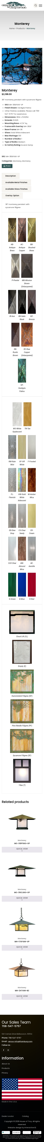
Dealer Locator (8, 1116)
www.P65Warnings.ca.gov (30, 1138)
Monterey (17, 161)
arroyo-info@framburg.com (20, 1041)
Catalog (25, 1116)
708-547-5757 (11, 1026)
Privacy (5, 1073)
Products (6, 1068)
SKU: (4, 156)
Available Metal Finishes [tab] (16, 182)
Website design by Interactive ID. (22, 1127)
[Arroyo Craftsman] (14, 5)
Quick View (22, 849)
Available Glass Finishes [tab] (16, 189)
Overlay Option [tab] (12, 195)
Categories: (7, 161)
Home (12, 28)
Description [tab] (10, 176)
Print (8, 166)
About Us (6, 1063)
